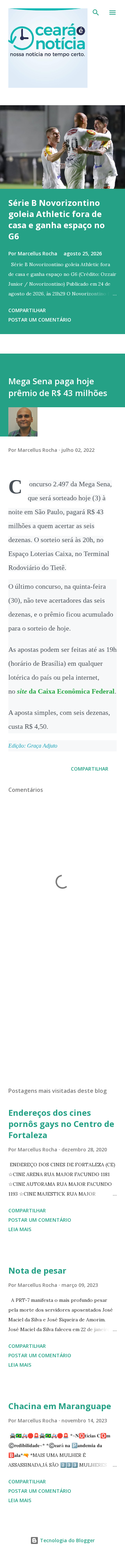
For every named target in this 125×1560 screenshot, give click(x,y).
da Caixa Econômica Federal (66, 691)
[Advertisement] (62, 1021)
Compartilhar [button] (27, 310)
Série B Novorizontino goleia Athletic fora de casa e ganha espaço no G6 (56, 219)
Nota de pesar (37, 1270)
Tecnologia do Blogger (67, 1540)
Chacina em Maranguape (59, 1406)
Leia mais (19, 1229)
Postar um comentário (39, 319)
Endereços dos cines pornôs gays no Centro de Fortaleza (61, 1124)
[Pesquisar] (96, 12)
